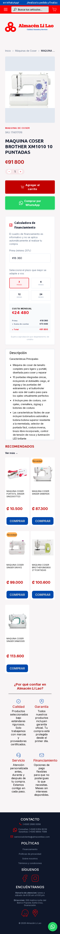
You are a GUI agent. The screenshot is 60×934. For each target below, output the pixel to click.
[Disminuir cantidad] (9, 172)
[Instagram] (35, 878)
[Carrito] (54, 9)
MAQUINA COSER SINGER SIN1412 (15, 566)
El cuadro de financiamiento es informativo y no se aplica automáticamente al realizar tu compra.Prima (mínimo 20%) (26, 242)
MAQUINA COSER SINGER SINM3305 (15, 639)
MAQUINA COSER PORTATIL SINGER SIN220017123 (15, 494)
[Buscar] (15, 9)
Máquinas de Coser (26, 50)
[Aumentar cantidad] (20, 172)
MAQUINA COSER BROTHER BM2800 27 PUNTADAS (41, 567)
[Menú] (5, 9)
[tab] (19, 283)
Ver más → (11, 453)
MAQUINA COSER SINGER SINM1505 (41, 492)
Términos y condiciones (30, 863)
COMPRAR (17, 521)
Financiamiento (30, 849)
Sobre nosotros (30, 858)
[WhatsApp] (52, 926)
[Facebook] (25, 878)
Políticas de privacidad (30, 854)
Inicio (8, 50)
